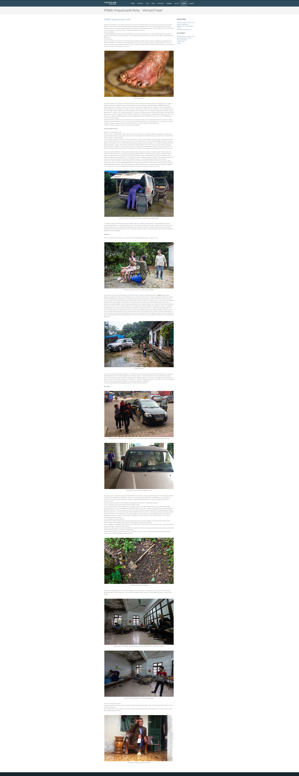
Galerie (191, 3)
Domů (133, 3)
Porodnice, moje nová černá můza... (186, 36)
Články (184, 3)
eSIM (153, 3)
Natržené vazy (180, 41)
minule (141, 295)
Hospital (179, 43)
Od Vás (177, 3)
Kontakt (140, 3)
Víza (147, 3)
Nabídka (169, 3)
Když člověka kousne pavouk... (184, 38)
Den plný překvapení (182, 40)
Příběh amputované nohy (117, 19)
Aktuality (161, 3)
